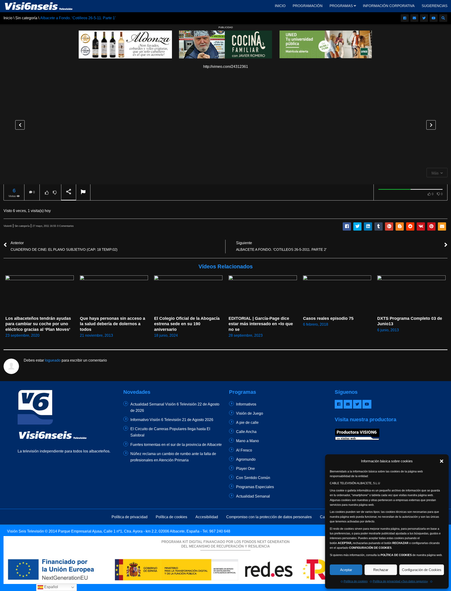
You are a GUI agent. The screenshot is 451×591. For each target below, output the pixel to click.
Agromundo (246, 459)
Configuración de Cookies (421, 570)
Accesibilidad (206, 517)
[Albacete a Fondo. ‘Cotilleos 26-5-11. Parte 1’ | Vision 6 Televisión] (39, 6)
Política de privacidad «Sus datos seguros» (400, 581)
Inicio (280, 6)
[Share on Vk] (421, 226)
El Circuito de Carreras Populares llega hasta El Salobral (170, 432)
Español (50, 587)
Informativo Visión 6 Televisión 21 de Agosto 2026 (171, 420)
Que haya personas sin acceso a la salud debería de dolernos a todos (113, 324)
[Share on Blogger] (400, 226)
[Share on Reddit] (410, 226)
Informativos (246, 404)
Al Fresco (244, 450)
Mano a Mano (247, 441)
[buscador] (443, 18)
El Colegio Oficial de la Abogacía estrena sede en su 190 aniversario (187, 324)
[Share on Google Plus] (389, 226)
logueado (53, 360)
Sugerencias (434, 6)
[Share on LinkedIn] (368, 226)
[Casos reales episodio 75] (337, 294)
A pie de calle (247, 423)
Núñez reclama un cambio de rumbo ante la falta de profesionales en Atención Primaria (173, 457)
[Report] (83, 192)
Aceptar (346, 570)
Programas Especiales (255, 487)
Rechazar (380, 570)
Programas (342, 6)
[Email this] (442, 226)
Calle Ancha (246, 432)
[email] (414, 18)
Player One (245, 469)
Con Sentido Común (253, 478)
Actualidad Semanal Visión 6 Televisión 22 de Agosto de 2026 (174, 407)
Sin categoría (22, 225)
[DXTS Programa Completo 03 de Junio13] (411, 294)
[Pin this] (431, 226)
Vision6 (8, 225)
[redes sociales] (405, 18)
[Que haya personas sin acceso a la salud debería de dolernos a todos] (114, 294)
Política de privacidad (130, 517)
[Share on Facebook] (347, 226)
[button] (441, 461)
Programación (308, 6)
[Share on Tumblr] (378, 226)
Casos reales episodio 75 (328, 318)
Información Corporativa (389, 6)
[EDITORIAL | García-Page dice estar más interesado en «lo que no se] (263, 294)
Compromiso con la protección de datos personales (269, 517)
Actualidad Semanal (253, 496)
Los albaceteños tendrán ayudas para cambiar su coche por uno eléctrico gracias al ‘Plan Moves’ (38, 324)
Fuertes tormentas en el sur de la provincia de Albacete (176, 445)
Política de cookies (356, 581)
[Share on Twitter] (357, 226)
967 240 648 (219, 531)
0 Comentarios (65, 225)
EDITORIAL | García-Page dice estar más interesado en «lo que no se (261, 324)
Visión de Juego (249, 413)
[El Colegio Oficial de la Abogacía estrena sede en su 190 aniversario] (188, 294)
